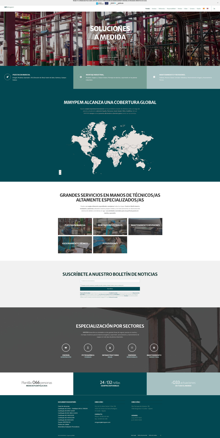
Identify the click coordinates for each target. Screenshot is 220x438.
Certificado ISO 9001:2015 (66, 420)
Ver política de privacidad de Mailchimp (106, 294)
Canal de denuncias (64, 406)
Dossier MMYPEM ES (64, 422)
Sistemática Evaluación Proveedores (68, 427)
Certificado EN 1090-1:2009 (66, 411)
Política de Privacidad (113, 297)
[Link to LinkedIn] (214, 8)
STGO (73, 435)
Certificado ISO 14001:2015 (66, 415)
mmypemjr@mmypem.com (102, 422)
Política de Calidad (63, 424)
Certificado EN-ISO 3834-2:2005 (68, 413)
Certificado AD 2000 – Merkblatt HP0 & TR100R (72, 408)
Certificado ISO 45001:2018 (66, 417)
